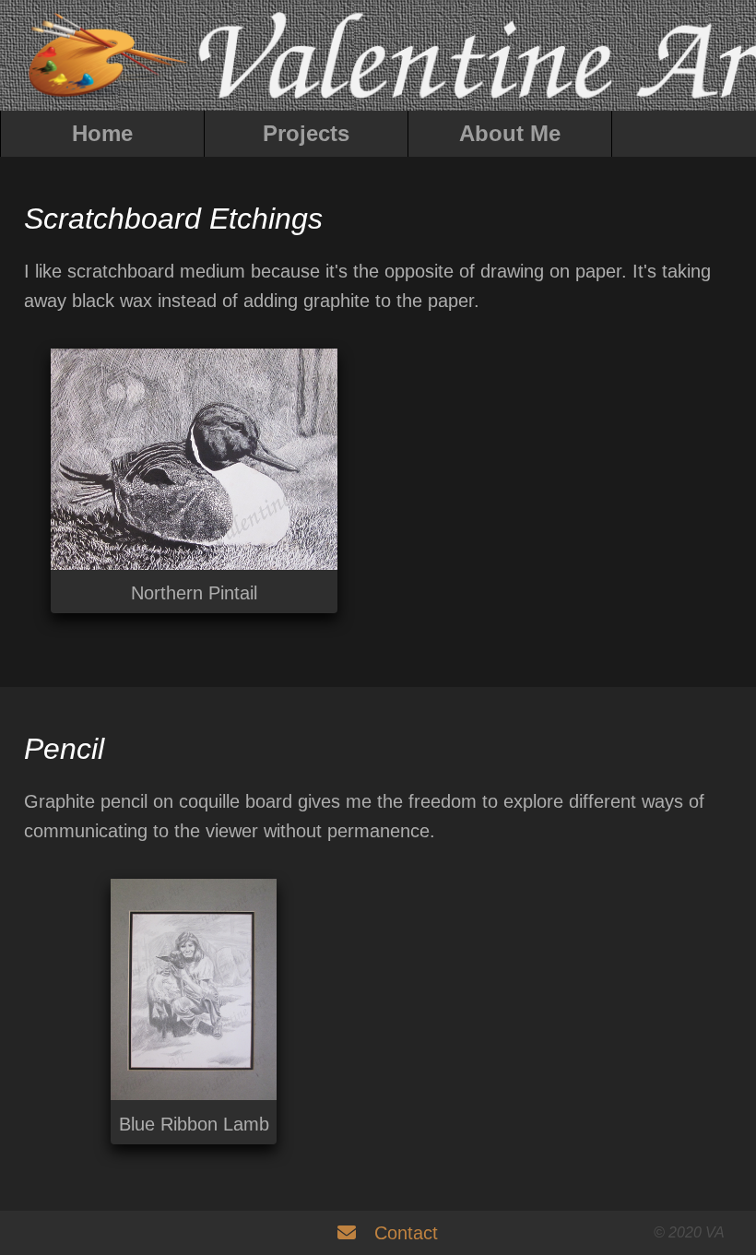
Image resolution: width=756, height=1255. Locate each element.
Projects (306, 133)
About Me (510, 133)
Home (102, 133)
